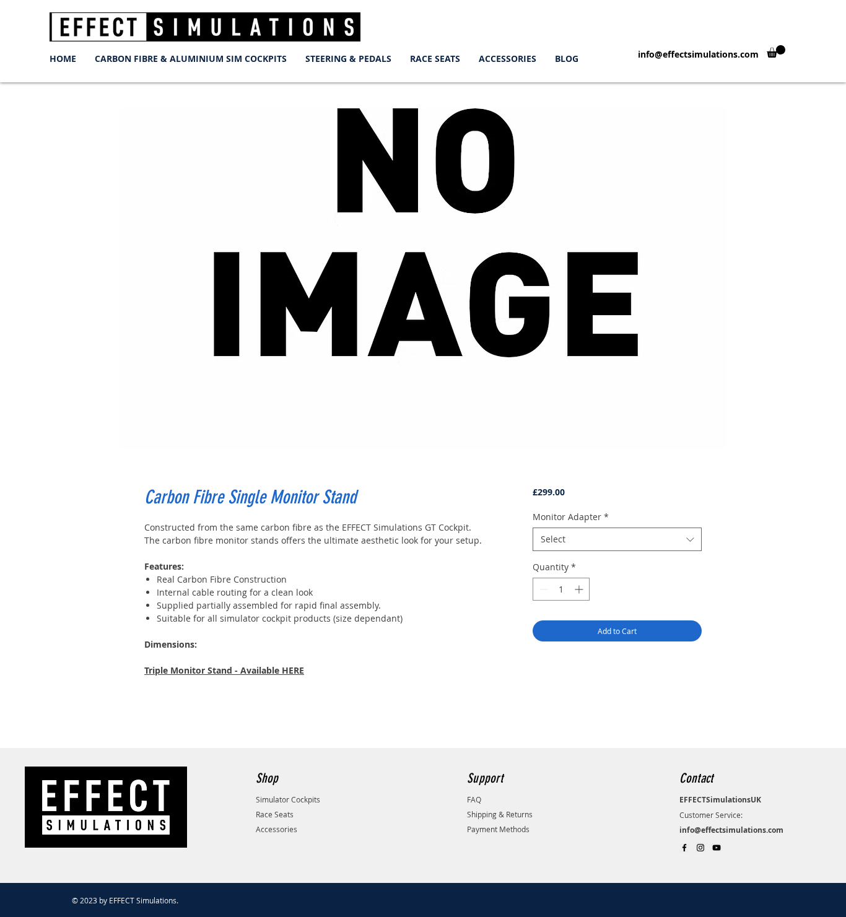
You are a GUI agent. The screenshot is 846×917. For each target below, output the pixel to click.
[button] (776, 51)
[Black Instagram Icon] (700, 848)
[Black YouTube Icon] (717, 848)
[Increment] (580, 589)
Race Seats (275, 814)
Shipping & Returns (500, 814)
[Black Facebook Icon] (684, 848)
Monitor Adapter (571, 517)
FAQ (474, 799)
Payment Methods (498, 829)
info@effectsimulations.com (698, 54)
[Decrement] (542, 589)
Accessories (276, 829)
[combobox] (617, 539)
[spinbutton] (561, 589)
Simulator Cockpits (288, 799)
